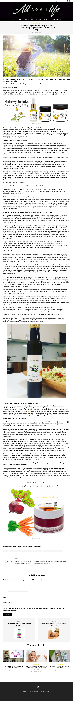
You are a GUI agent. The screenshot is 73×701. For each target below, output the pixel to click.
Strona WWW (7, 602)
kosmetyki (22, 551)
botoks (5, 551)
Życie (13, 19)
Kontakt (25, 0)
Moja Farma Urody (31, 551)
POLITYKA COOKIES (34, 691)
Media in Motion (55, 698)
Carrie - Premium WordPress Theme (35, 698)
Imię (4, 593)
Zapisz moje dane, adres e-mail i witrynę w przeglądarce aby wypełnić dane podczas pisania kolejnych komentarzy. (33, 609)
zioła (51, 551)
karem (16, 551)
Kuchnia (39, 19)
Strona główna (6, 0)
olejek (39, 551)
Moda (19, 19)
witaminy (46, 551)
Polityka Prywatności (46, 691)
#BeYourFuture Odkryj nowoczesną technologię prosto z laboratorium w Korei (36, 668)
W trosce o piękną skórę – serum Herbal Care (59, 667)
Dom (45, 19)
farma (11, 551)
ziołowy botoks (58, 551)
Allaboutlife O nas (16, 0)
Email (5, 597)
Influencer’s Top (55, 19)
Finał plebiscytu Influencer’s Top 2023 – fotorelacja (13, 667)
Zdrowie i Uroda (28, 19)
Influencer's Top (36, 23)
